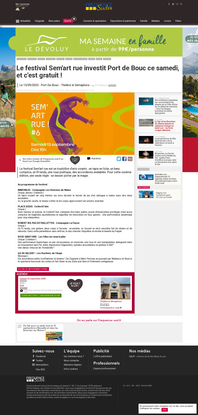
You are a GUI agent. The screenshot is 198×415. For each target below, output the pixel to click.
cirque (92, 58)
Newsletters (41, 364)
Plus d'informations (33, 269)
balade (69, 58)
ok (164, 410)
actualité (32, 58)
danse (99, 58)
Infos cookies (71, 369)
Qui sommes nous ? (74, 356)
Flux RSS (40, 369)
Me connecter (23, 4)
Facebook (40, 356)
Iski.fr (147, 356)
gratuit (41, 58)
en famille (50, 58)
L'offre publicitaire (102, 356)
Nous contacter (71, 360)
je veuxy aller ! (75, 160)
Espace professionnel (104, 368)
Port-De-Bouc (50, 85)
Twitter (39, 360)
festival (60, 58)
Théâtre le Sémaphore (75, 85)
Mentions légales (72, 364)
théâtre (107, 58)
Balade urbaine (80, 58)
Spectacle (21, 58)
